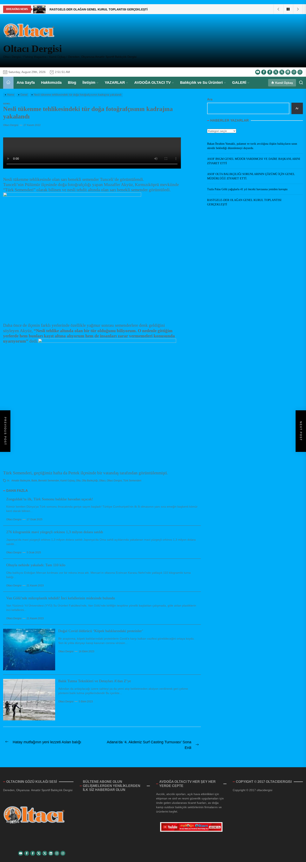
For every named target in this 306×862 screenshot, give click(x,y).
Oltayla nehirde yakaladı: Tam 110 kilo (35, 565)
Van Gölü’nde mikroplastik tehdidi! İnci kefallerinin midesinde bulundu (60, 598)
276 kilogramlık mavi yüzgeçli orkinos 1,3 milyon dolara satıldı (54, 532)
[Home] (8, 83)
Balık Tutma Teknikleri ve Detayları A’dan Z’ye (94, 681)
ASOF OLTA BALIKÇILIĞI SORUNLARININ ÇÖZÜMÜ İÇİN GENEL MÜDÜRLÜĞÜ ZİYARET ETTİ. (251, 176)
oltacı (102, 480)
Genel (6, 103)
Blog (72, 82)
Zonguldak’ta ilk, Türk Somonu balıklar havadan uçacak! (49, 499)
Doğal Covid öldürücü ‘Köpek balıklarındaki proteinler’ (100, 631)
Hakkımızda (51, 82)
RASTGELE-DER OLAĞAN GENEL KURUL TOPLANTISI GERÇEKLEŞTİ (244, 202)
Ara (209, 99)
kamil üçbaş (67, 480)
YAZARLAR (115, 82)
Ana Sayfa (26, 82)
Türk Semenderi (132, 480)
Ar (297, 108)
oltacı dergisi (114, 480)
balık (34, 480)
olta (78, 480)
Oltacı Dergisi (32, 48)
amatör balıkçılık (20, 480)
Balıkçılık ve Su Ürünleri (201, 82)
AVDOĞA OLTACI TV (152, 82)
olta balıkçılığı (90, 480)
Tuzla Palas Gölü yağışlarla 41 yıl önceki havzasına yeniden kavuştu (247, 189)
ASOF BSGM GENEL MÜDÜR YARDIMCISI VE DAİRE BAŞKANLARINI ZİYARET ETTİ (253, 161)
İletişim (88, 82)
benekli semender (48, 480)
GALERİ (239, 82)
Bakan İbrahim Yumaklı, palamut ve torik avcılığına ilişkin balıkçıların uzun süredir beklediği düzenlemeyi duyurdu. (252, 146)
